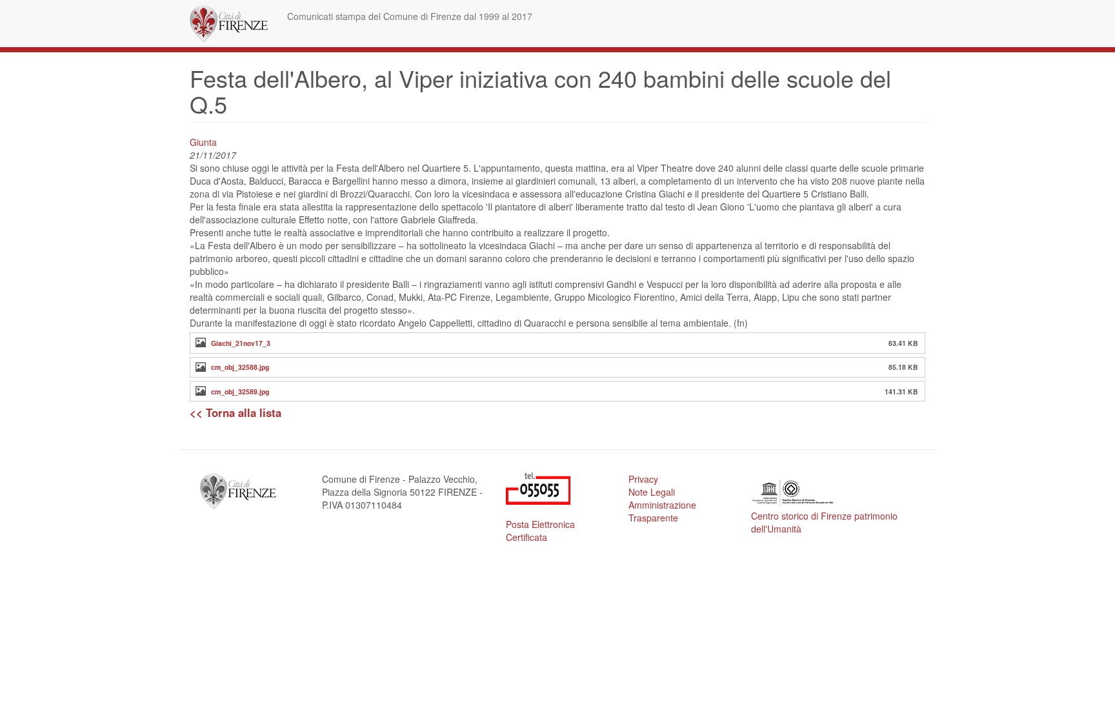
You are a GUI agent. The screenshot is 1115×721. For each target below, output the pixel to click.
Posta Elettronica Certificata (540, 530)
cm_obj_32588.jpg (240, 367)
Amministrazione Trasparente (662, 511)
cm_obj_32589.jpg (240, 391)
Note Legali (651, 491)
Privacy (643, 478)
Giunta (203, 142)
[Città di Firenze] (233, 23)
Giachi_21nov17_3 (240, 343)
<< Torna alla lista (235, 412)
